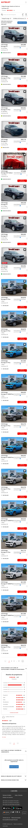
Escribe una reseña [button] (14, 767)
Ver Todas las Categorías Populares (11, 804)
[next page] (22, 661)
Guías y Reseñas (18, 795)
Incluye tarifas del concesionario (20, 46)
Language (7, 812)
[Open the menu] (26, 2)
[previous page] (5, 661)
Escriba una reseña (14, 712)
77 (19, 661)
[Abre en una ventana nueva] (7, 808)
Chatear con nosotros (8, 797)
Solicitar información (22, 54)
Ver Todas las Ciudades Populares (11, 801)
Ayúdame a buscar (22, 22)
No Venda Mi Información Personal (10, 820)
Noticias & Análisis (7, 795)
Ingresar (24, 813)
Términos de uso (6, 817)
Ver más (4, 737)
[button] (22, 14)
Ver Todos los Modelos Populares (11, 802)
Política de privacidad (15, 817)
